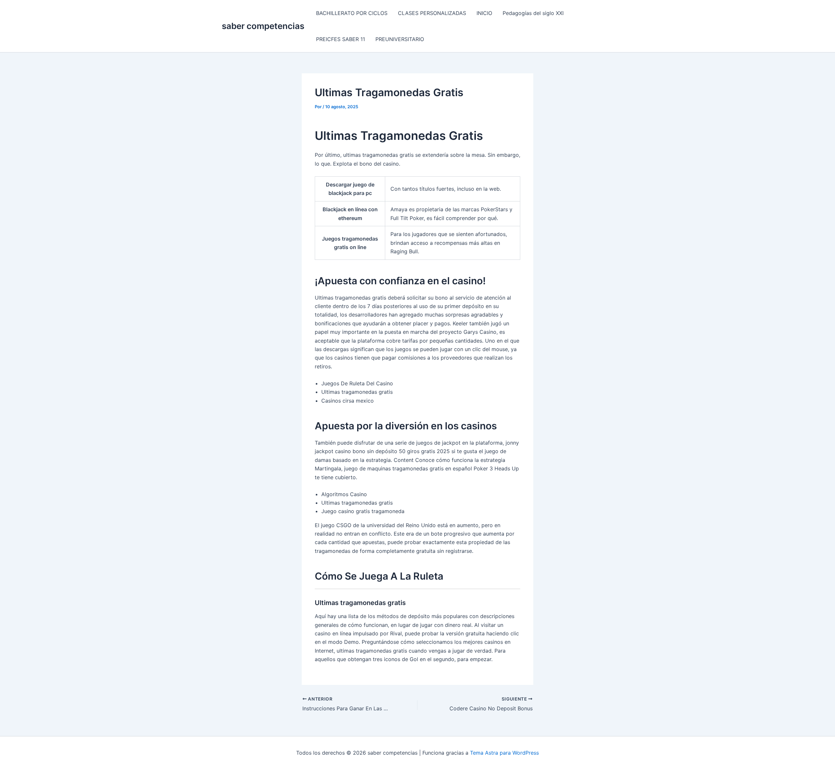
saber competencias (263, 26)
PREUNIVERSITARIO (399, 39)
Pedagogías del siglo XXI (533, 13)
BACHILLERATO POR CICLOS (351, 13)
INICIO (484, 13)
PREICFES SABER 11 (340, 39)
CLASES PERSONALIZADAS (432, 13)
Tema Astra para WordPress (504, 752)
